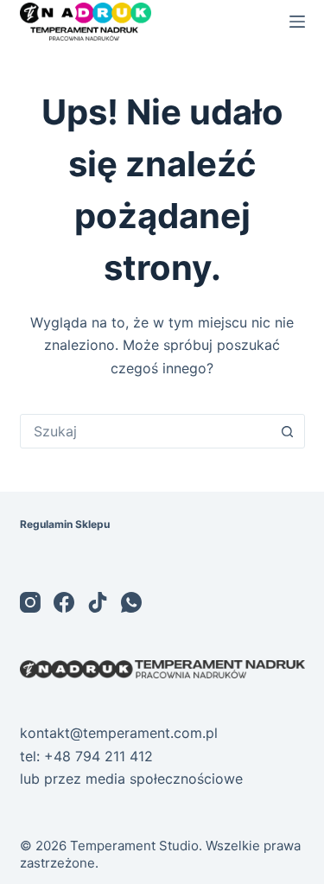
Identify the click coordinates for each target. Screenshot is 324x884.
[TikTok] (97, 602)
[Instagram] (30, 602)
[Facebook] (64, 602)
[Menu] (297, 21)
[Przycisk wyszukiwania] (287, 431)
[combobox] (146, 431)
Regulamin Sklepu (65, 524)
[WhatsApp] (131, 602)
